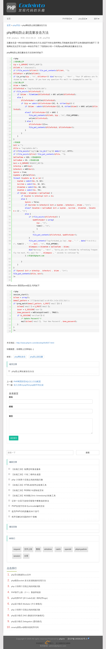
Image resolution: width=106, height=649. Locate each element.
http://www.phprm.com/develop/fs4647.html (35, 343)
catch (58, 549)
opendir (68, 549)
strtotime (48, 549)
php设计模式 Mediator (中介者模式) (26, 604)
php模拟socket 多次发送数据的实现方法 (28, 580)
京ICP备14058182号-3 (77, 639)
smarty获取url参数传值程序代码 (25, 627)
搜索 (88, 452)
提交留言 (13, 438)
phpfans (15, 38)
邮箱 (11, 406)
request (17, 549)
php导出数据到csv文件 (21, 575)
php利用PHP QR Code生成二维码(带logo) (29, 598)
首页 (9, 19)
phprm (62, 639)
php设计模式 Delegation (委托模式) (26, 621)
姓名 (11, 397)
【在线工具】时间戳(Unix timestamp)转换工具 (34, 495)
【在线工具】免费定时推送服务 (26, 469)
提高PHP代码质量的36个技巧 (25, 511)
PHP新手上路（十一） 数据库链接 (26, 592)
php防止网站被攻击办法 (23, 371)
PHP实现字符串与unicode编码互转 (28, 506)
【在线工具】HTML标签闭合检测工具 (29, 484)
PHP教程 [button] (66, 19)
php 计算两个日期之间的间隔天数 (27, 479)
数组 (38, 549)
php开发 (16, 25)
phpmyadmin (81, 549)
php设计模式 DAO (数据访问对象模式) (27, 615)
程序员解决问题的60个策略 (24, 516)
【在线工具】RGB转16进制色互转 (28, 490)
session (17, 556)
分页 (26, 556)
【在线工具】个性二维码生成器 (26, 474)
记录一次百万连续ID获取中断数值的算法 (30, 500)
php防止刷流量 (36, 357)
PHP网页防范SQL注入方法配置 (27, 381)
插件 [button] (96, 19)
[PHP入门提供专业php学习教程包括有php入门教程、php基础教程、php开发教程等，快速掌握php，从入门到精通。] (27, 7)
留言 (11, 416)
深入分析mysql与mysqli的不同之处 (29, 385)
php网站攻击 (20, 357)
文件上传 (28, 549)
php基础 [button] (82, 19)
